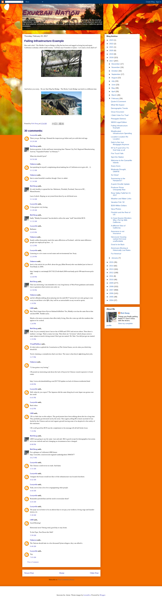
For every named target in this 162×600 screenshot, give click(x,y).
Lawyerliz (33, 135)
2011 (111, 276)
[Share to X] (58, 123)
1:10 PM (33, 303)
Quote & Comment (118, 101)
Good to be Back (117, 244)
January (115, 258)
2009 (111, 283)
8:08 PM (33, 444)
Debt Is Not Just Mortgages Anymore (120, 143)
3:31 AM (33, 469)
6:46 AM (33, 546)
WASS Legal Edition (119, 122)
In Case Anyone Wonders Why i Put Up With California (121, 220)
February (115, 98)
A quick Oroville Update (120, 184)
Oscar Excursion (117, 112)
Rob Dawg (33, 146)
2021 (111, 47)
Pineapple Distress (118, 119)
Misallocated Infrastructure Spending (121, 132)
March (114, 95)
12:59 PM (33, 290)
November (116, 67)
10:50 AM (33, 159)
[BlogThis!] (55, 123)
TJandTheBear (35, 344)
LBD (31, 308)
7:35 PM (33, 431)
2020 (111, 50)
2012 (111, 273)
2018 (111, 57)
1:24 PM (33, 324)
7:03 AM (33, 557)
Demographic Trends (119, 108)
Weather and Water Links (121, 199)
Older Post (94, 573)
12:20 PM (33, 257)
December (116, 64)
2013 (111, 269)
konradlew (87, 595)
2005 (111, 297)
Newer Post (29, 573)
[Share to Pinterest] (63, 123)
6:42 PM (33, 409)
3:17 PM (33, 357)
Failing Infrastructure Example (119, 127)
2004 (111, 300)
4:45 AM (33, 502)
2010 (111, 279)
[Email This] (53, 123)
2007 (111, 290)
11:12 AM (33, 170)
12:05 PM (33, 232)
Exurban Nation (50, 12)
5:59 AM (33, 535)
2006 (111, 293)
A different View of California (118, 227)
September (116, 74)
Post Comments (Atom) (66, 580)
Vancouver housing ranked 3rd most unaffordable (118, 239)
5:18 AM (33, 515)
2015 (111, 262)
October (115, 71)
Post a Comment (33, 562)
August (115, 78)
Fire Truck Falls (117, 153)
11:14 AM (33, 181)
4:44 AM (33, 491)
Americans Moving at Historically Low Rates (120, 249)
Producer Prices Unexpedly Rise (118, 188)
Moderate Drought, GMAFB (118, 170)
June (114, 85)
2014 (111, 266)
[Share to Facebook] (60, 123)
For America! (116, 254)
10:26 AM (33, 141)
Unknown (33, 164)
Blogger (102, 595)
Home (61, 573)
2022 (111, 44)
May (113, 88)
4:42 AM (33, 480)
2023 (111, 40)
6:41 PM (33, 398)
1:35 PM (33, 339)
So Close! (115, 175)
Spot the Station (117, 157)
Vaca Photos (116, 209)
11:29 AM (33, 210)
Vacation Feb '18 (117, 202)
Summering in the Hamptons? (118, 179)
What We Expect (117, 105)
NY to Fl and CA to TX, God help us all (120, 149)
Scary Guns (115, 166)
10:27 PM (33, 458)
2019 (111, 54)
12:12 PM (33, 246)
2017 (111, 61)
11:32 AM (33, 221)
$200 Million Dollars (119, 206)
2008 (111, 286)
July (113, 81)
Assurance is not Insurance (117, 232)
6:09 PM (33, 384)
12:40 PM (33, 277)
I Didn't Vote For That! (120, 115)
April (114, 91)
